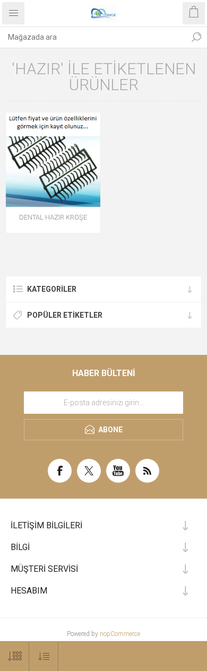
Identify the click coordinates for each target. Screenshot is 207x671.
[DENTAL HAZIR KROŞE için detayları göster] (53, 159)
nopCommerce (120, 634)
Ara (196, 37)
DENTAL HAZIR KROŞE (53, 217)
